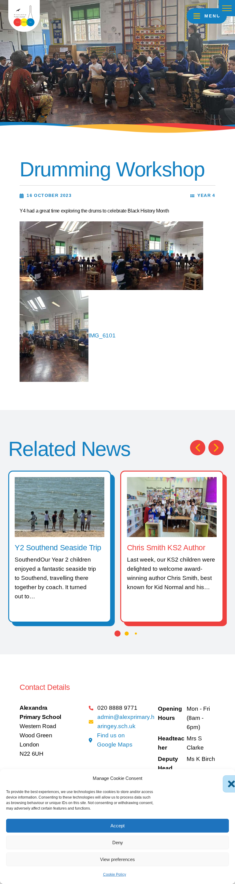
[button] (227, 8)
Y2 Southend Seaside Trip (58, 548)
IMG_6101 (101, 335)
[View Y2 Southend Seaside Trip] (59, 506)
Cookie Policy (114, 874)
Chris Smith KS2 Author (166, 548)
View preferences (117, 859)
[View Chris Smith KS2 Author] (172, 506)
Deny (117, 842)
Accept (117, 825)
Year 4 (206, 195)
